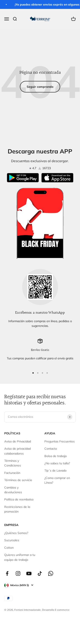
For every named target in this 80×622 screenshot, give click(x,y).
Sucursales (11, 540)
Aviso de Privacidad (17, 441)
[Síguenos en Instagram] (18, 573)
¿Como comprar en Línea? (57, 480)
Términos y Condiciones (12, 463)
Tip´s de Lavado (55, 470)
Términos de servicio (18, 480)
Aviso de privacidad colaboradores (17, 451)
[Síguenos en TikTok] (40, 573)
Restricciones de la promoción (17, 509)
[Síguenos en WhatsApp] (51, 573)
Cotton (9, 548)
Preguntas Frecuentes (59, 441)
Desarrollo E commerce (56, 609)
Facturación (12, 473)
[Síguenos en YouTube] (29, 573)
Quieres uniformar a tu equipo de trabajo (19, 557)
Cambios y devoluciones (13, 490)
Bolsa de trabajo (55, 456)
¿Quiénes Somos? (16, 533)
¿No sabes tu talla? (57, 463)
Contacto (50, 449)
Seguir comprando (40, 87)
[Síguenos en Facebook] (7, 573)
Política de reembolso (18, 499)
